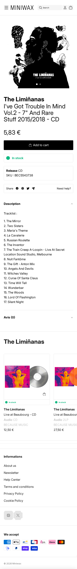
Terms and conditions (19, 487)
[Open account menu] (65, 7)
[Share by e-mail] (33, 188)
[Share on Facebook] (17, 188)
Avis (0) (9, 317)
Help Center (12, 479)
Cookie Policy (13, 500)
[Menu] (6, 7)
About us (10, 466)
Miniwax (16, 563)
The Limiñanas (24, 99)
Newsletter (11, 473)
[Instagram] (8, 515)
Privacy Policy (14, 493)
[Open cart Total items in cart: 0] (70, 7)
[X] (18, 515)
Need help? (64, 188)
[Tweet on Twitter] (28, 188)
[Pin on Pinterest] (22, 188)
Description (12, 204)
